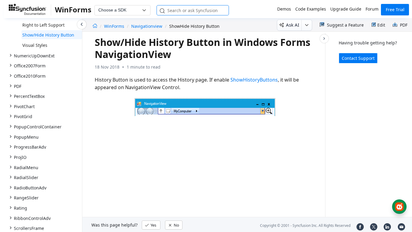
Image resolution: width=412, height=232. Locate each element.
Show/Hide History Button (48, 35)
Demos (284, 9)
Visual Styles (34, 45)
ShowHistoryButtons (254, 79)
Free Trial (395, 9)
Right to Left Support (43, 25)
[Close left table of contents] (81, 24)
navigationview (146, 26)
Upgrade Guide (345, 9)
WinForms (114, 26)
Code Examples (310, 9)
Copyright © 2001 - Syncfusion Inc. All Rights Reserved (305, 225)
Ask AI (292, 25)
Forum (372, 9)
